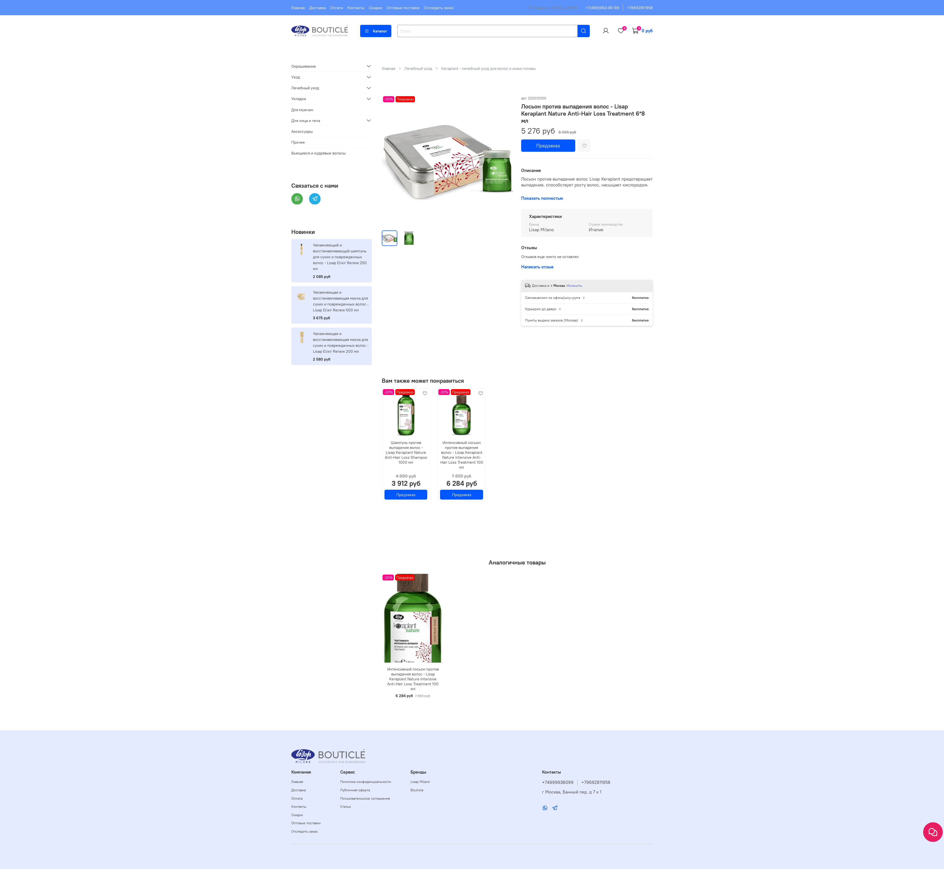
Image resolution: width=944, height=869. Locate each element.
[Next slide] (505, 161)
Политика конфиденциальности (365, 781)
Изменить (574, 285)
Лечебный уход (418, 68)
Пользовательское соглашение (365, 798)
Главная (298, 7)
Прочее (298, 142)
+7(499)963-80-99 (602, 7)
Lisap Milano (420, 781)
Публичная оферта (355, 790)
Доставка (317, 7)
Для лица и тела (305, 120)
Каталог (380, 31)
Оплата (336, 7)
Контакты (355, 7)
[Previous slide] (390, 161)
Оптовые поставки (402, 7)
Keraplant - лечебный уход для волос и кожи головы (488, 68)
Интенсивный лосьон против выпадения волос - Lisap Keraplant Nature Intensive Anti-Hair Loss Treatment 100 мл (461, 455)
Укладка (298, 98)
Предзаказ (548, 145)
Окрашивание (303, 65)
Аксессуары (302, 131)
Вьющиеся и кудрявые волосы (318, 153)
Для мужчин (302, 109)
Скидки (375, 7)
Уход (295, 77)
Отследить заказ (439, 7)
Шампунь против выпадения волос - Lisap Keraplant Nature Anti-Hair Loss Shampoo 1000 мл (405, 452)
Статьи (345, 806)
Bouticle (417, 790)
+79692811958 (640, 7)
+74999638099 (558, 782)
